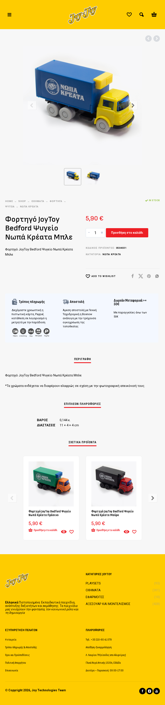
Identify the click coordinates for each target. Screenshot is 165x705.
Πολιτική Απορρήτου (15, 663)
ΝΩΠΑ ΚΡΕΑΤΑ (29, 206)
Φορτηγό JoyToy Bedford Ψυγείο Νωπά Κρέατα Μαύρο (112, 513)
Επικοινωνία (11, 670)
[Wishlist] (129, 14)
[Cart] (154, 14)
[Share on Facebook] (131, 276)
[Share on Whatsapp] (156, 276)
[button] (9, 14)
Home (9, 201)
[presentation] (32, 105)
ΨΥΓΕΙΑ (10, 206)
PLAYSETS (93, 583)
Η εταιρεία (10, 639)
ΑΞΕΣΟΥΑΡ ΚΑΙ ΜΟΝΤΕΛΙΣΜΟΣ (108, 604)
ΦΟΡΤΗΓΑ (56, 201)
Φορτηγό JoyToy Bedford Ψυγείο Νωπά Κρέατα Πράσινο (50, 513)
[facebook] (142, 691)
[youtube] (156, 691)
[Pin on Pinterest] (148, 276)
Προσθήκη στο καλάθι (127, 232)
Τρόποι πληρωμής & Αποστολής (21, 647)
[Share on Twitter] (139, 276)
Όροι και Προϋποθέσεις (17, 655)
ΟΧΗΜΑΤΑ (37, 201)
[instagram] (149, 691)
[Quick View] (64, 532)
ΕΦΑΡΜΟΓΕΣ (95, 597)
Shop (22, 201)
